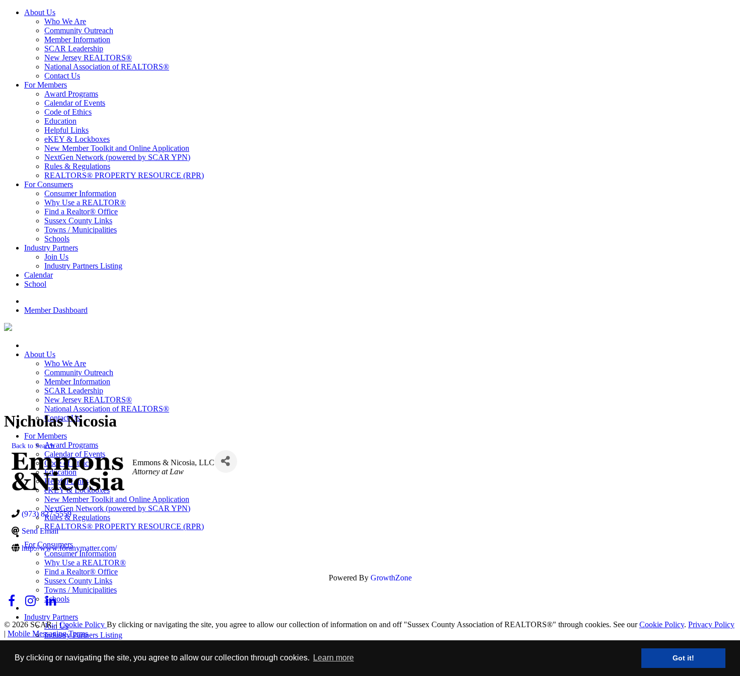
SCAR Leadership (73, 48)
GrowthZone (391, 577)
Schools (56, 238)
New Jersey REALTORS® (88, 57)
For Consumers (48, 184)
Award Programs (71, 94)
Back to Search (33, 446)
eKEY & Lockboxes (77, 139)
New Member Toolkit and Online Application (116, 148)
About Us (39, 12)
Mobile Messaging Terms (48, 633)
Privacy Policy (711, 624)
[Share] (225, 461)
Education (60, 121)
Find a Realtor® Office (81, 211)
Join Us (56, 256)
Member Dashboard (56, 310)
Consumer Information (80, 193)
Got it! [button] (683, 658)
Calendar (38, 275)
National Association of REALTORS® (106, 66)
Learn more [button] (333, 657)
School (35, 284)
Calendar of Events (74, 103)
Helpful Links (66, 130)
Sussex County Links (78, 220)
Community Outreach (78, 30)
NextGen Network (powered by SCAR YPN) (117, 157)
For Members (45, 84)
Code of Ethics (68, 112)
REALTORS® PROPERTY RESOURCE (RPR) (124, 175)
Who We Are (65, 21)
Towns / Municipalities (80, 229)
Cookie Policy (83, 624)
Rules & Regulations (77, 166)
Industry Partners (51, 247)
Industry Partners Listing (83, 266)
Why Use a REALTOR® (85, 202)
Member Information (77, 39)
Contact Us (62, 75)
